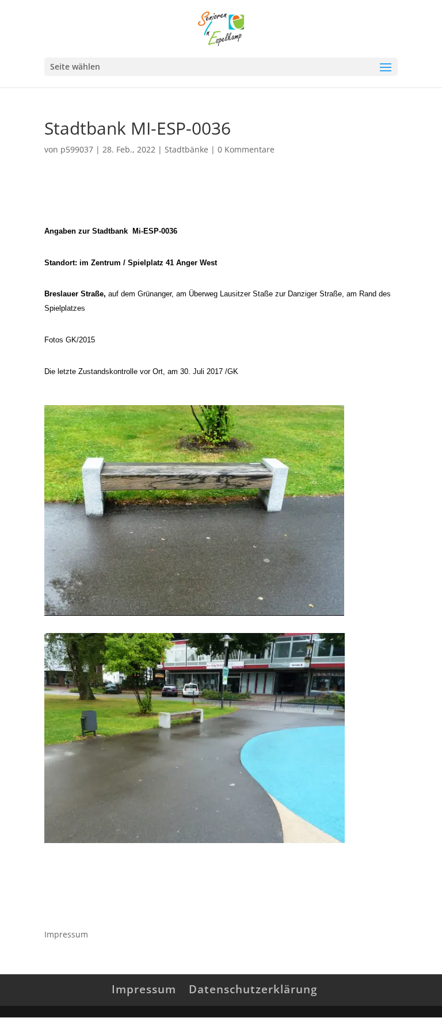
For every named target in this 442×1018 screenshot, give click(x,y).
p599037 (76, 149)
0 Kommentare (246, 149)
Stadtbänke (186, 149)
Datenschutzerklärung (253, 989)
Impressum (66, 934)
